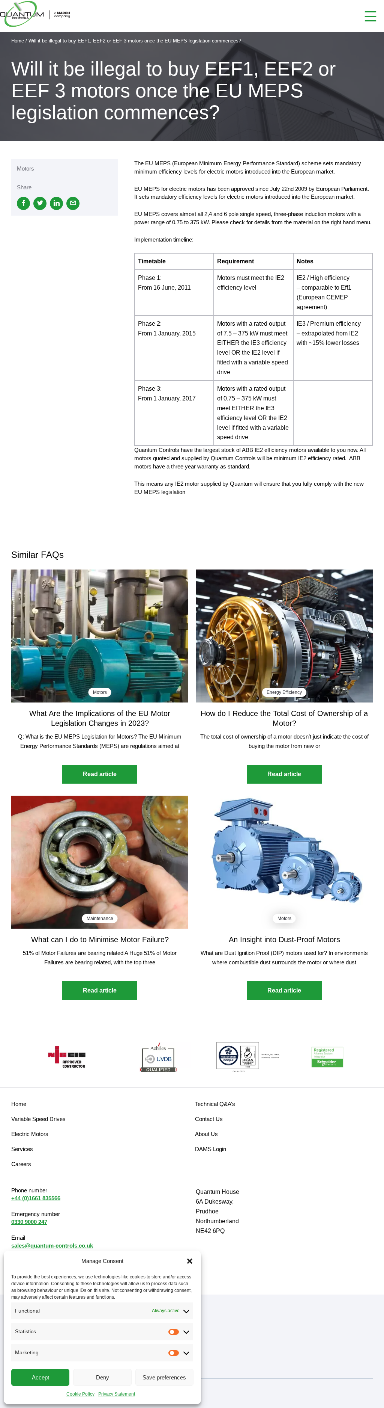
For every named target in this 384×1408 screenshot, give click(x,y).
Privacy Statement (116, 1394)
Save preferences (164, 1377)
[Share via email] (73, 203)
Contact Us (209, 1119)
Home (17, 41)
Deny (102, 1377)
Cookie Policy (80, 1394)
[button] (190, 1261)
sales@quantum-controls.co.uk (52, 1245)
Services (22, 1149)
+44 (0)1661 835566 (35, 1198)
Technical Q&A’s (215, 1104)
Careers (21, 1164)
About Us (206, 1134)
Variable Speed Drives (38, 1119)
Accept (40, 1377)
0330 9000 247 (29, 1222)
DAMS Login (210, 1149)
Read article (100, 774)
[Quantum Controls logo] (35, 14)
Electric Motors (29, 1134)
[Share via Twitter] (39, 203)
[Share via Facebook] (23, 203)
